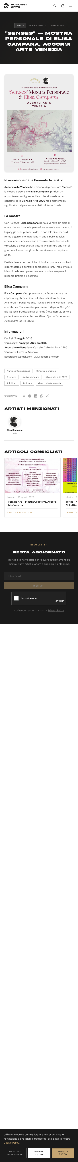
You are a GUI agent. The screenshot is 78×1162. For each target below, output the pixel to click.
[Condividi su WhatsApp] (41, 396)
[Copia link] (47, 396)
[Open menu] (70, 5)
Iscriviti (39, 586)
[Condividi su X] (23, 396)
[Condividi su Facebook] (29, 396)
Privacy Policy (56, 610)
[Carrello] (62, 5)
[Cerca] (54, 5)
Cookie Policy (11, 1142)
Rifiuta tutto (39, 1153)
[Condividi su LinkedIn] (35, 396)
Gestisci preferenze (15, 1153)
